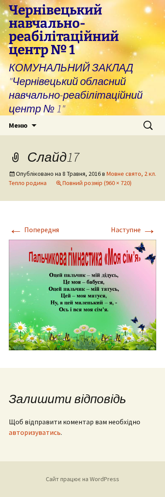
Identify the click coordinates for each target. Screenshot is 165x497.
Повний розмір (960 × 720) (97, 183)
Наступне (133, 229)
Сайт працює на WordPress (82, 479)
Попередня (34, 229)
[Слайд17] (82, 294)
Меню (18, 125)
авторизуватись (35, 432)
